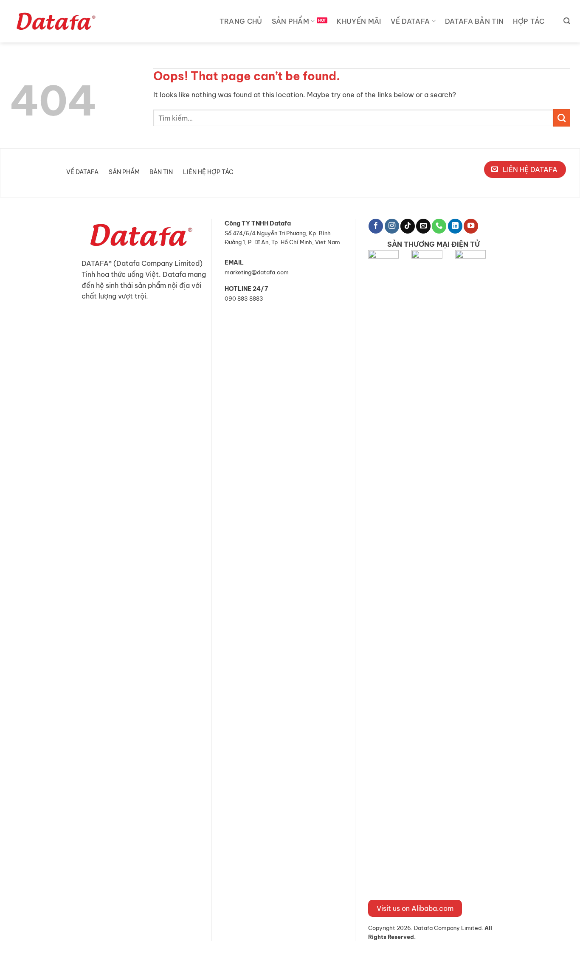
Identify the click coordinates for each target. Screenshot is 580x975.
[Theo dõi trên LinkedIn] (455, 226)
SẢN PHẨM (291, 21)
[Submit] (561, 117)
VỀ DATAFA (410, 21)
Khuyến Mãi (359, 21)
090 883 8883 (244, 298)
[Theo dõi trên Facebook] (376, 226)
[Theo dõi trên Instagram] (392, 226)
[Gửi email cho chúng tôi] (423, 226)
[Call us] (439, 226)
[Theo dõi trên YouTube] (471, 226)
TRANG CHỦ (241, 21)
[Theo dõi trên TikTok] (407, 226)
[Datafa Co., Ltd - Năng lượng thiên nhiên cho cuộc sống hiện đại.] (57, 21)
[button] (566, 21)
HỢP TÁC (528, 21)
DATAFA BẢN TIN (474, 21)
